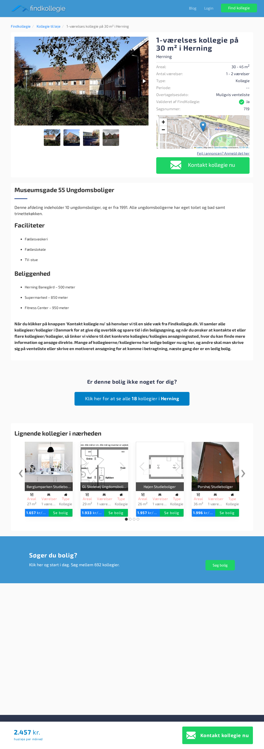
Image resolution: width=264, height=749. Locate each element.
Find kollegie (239, 7)
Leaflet (199, 147)
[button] (144, 40)
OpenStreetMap (220, 147)
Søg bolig (220, 565)
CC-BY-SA (243, 147)
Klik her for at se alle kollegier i (132, 398)
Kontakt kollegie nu (211, 164)
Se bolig (60, 512)
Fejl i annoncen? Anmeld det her (223, 153)
